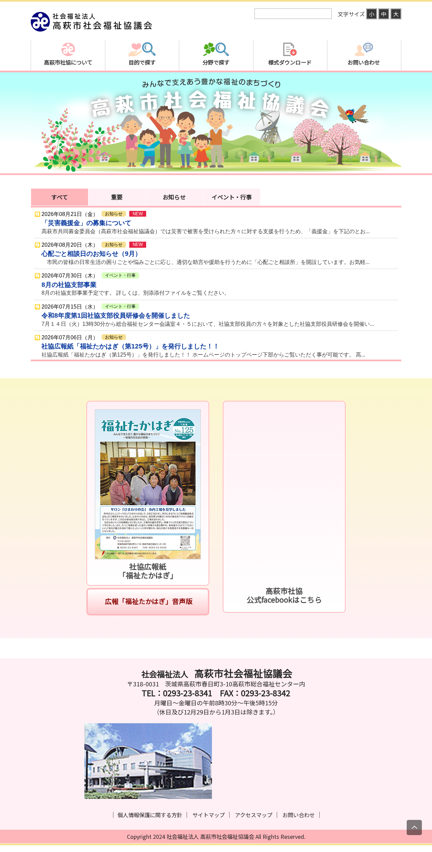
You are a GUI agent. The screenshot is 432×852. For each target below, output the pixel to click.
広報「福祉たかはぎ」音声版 (148, 601)
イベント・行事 (232, 197)
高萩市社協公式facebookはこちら (284, 595)
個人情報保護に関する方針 (149, 815)
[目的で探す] (142, 86)
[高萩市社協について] (68, 86)
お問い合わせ (298, 815)
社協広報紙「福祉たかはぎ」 (148, 570)
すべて (59, 197)
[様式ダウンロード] (290, 86)
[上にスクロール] (414, 827)
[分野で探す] (216, 86)
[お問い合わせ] (364, 86)
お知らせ (174, 197)
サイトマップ (208, 815)
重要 (117, 197)
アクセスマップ (253, 815)
